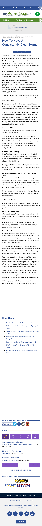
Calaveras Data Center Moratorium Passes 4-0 (21, 342)
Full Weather (16, 27)
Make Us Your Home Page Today (14, 421)
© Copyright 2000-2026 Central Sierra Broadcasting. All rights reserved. (21, 506)
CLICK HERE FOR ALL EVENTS (21, 470)
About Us (10, 495)
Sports (15, 8)
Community (28, 8)
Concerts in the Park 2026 (11, 458)
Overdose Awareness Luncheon (13, 442)
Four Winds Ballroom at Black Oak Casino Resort (18, 444)
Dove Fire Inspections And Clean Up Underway (20, 323)
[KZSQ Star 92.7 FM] (9, 485)
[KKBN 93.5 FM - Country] (24, 485)
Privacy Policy (28, 500)
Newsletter (31, 495)
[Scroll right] (40, 8)
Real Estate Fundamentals (24, 20)
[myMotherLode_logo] (17, 14)
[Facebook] (15, 513)
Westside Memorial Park (10, 460)
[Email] (26, 513)
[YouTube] (21, 513)
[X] (9, 513)
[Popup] (37, 14)
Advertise (18, 495)
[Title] (32, 513)
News (5, 8)
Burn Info (24, 27)
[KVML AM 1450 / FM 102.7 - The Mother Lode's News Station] (21, 480)
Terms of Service (15, 500)
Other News (8, 318)
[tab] (5, 436)
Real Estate (6, 20)
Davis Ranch (6, 453)
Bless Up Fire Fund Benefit (11, 451)
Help (24, 495)
